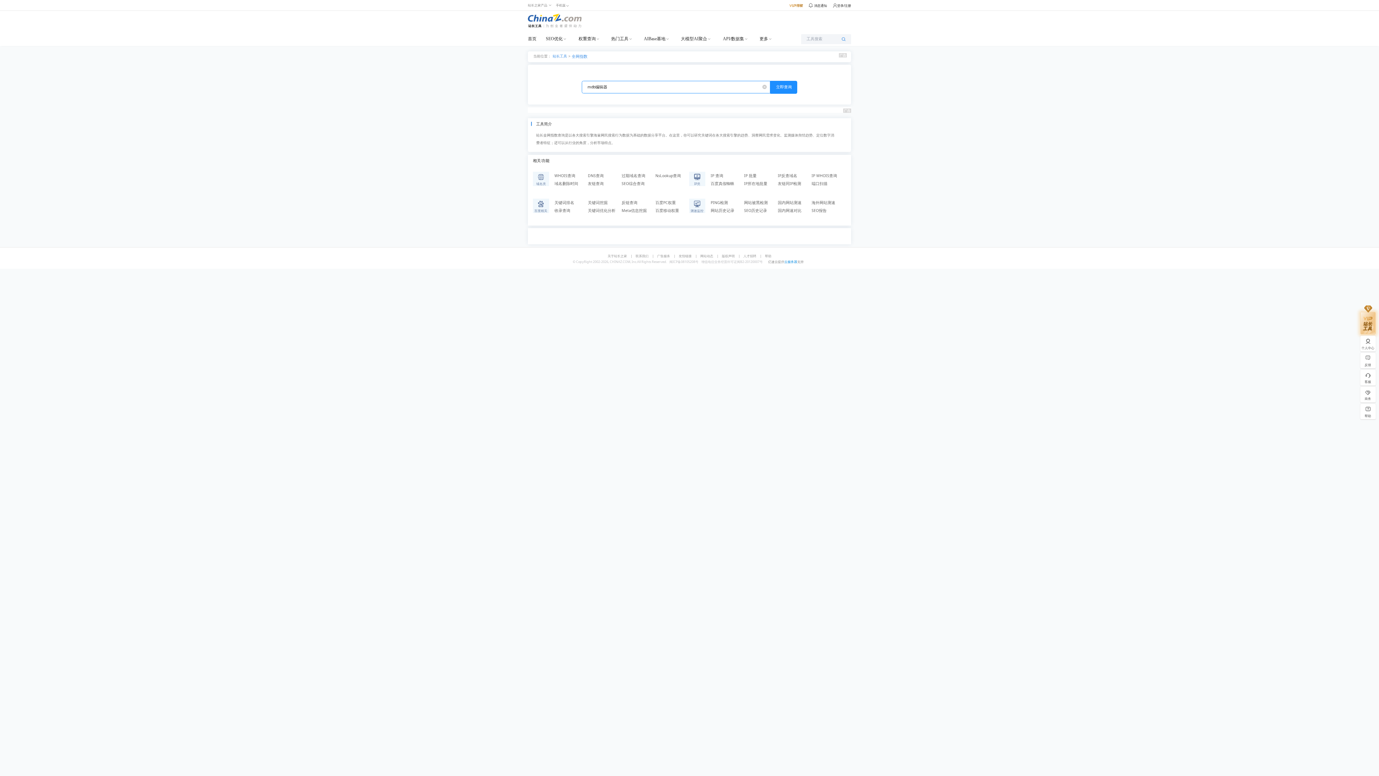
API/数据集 (733, 38)
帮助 (768, 256)
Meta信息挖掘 (634, 210)
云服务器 (790, 261)
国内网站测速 (790, 202)
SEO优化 (554, 38)
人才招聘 (749, 256)
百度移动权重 (667, 210)
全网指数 (580, 56)
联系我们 (642, 256)
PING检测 (719, 202)
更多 (764, 38)
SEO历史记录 (755, 210)
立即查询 (784, 86)
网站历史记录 (722, 210)
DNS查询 (596, 175)
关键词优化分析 (602, 210)
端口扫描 (819, 183)
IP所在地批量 (755, 183)
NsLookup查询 (668, 175)
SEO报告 (819, 210)
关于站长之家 (617, 256)
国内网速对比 (790, 210)
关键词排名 (564, 202)
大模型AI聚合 (694, 38)
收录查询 (562, 210)
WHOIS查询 (564, 175)
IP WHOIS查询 (824, 175)
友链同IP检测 (789, 183)
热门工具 (619, 38)
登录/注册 (844, 5)
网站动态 (706, 256)
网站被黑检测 (756, 202)
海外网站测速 (823, 202)
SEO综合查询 (633, 183)
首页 (532, 38)
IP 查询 (717, 175)
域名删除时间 (566, 183)
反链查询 (629, 202)
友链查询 (596, 183)
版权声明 (728, 256)
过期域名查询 (633, 175)
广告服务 (663, 256)
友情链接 (685, 256)
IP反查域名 (787, 175)
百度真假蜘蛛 (722, 183)
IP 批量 (750, 175)
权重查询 (587, 38)
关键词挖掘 (598, 202)
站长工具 (560, 56)
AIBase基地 (654, 38)
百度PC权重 (665, 202)
